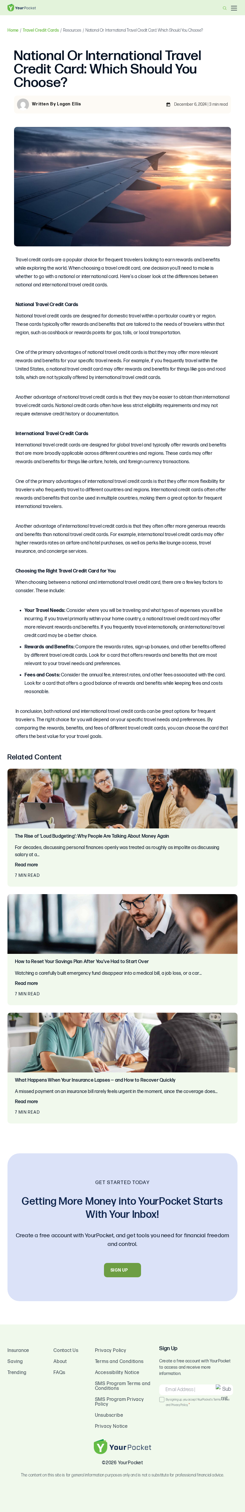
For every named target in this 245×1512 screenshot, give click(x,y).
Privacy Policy (110, 1350)
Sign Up (119, 1270)
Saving (15, 1361)
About (60, 1361)
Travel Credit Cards (41, 30)
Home (13, 30)
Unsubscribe (109, 1415)
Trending (16, 1373)
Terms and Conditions (119, 1361)
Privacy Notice (111, 1426)
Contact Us (66, 1350)
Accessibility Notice (117, 1373)
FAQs (59, 1373)
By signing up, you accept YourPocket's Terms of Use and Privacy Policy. (197, 1402)
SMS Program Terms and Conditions (123, 1386)
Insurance (18, 1350)
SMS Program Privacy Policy (119, 1402)
